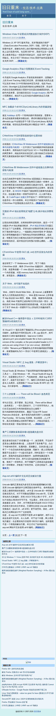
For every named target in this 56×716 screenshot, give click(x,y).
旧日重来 (21, 38)
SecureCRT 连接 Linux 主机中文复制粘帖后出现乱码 (22, 699)
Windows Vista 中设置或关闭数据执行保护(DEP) (25, 34)
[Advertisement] (28, 616)
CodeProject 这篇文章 (19, 197)
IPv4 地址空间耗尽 (38, 225)
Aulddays (11, 115)
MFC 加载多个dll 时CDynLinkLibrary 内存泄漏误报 (26, 107)
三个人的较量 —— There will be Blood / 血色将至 (26, 394)
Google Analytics (39, 93)
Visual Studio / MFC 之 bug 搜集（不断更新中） (25, 362)
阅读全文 (22, 61)
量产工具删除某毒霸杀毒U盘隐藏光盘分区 (22, 432)
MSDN (18, 191)
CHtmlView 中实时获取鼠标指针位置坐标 (22, 136)
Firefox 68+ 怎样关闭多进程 (13, 669)
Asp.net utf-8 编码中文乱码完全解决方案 (21, 476)
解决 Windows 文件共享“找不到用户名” (17, 675)
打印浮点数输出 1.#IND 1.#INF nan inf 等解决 (20, 567)
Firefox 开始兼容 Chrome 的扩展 (14, 702)
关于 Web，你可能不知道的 (15, 283)
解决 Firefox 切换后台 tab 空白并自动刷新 (18, 672)
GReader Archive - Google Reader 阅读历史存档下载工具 (24, 690)
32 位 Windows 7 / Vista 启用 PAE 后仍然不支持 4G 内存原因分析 (28, 557)
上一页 (12, 535)
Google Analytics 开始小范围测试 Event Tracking (25, 69)
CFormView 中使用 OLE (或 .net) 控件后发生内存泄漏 (23, 564)
